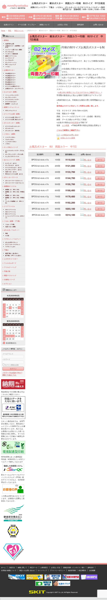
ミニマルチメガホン (11, 141)
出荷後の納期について (8, 570)
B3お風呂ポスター (10, 82)
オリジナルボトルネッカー (12, 126)
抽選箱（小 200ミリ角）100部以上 (15, 198)
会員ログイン (9, 24)
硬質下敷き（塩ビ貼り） (12, 253)
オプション (8, 284)
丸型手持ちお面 (9, 43)
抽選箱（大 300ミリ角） (12, 189)
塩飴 (6, 233)
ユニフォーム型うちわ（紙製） (14, 49)
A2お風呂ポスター (10, 77)
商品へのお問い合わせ (27, 570)
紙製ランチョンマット (11, 107)
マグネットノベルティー (12, 239)
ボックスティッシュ (11, 62)
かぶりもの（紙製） (11, 92)
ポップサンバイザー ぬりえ (13, 169)
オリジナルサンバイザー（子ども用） (14, 151)
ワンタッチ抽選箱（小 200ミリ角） (14, 202)
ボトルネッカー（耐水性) (12, 130)
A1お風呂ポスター (10, 80)
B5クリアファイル (10, 214)
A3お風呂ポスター (10, 75)
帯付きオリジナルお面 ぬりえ (14, 174)
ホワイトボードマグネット (12, 244)
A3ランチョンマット (11, 110)
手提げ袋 (7, 271)
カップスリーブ (9, 58)
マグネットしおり (10, 246)
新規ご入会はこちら (9, 375)
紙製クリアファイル (11, 56)
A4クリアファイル (10, 209)
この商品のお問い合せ (69, 134)
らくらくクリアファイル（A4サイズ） (15, 216)
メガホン (7, 143)
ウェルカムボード (10, 263)
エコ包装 (65, 125)
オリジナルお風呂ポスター (12, 86)
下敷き (6, 250)
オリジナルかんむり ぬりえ (13, 167)
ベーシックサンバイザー (12, 95)
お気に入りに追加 (67, 137)
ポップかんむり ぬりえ (12, 165)
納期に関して (22, 567)
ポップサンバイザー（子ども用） (14, 154)
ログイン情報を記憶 (11, 365)
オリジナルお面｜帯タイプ (12, 117)
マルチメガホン (9, 139)
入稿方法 (12, 567)
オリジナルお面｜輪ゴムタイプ (14, 119)
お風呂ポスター (9, 70)
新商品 (6, 40)
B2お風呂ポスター (10, 84)
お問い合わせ (98, 24)
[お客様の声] (13, 492)
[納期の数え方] (13, 388)
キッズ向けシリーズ (11, 147)
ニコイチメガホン (10, 137)
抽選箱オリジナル (10, 186)
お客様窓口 (44, 567)
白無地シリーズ (9, 279)
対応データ (33, 567)
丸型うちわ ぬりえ (11, 171)
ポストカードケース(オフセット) (14, 183)
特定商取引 (82, 570)
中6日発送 (74, 122)
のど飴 (7, 235)
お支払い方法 (63, 24)
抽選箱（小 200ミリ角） (12, 195)
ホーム (3, 567)
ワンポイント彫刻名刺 (11, 54)
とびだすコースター (11, 259)
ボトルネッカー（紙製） (12, 123)
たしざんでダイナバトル (12, 156)
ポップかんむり (9, 51)
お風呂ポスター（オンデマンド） (14, 88)
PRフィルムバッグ (10, 64)
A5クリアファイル (10, 212)
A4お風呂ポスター (10, 73)
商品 (9, 30)
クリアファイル (9, 206)
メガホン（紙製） (10, 134)
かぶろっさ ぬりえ (11, 163)
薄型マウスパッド (10, 275)
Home (3, 30)
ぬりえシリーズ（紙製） (12, 160)
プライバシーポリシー (57, 570)
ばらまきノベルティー (11, 230)
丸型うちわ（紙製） (11, 226)
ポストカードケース (11, 177)
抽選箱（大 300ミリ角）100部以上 (15, 192)
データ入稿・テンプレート (26, 24)
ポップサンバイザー (11, 97)
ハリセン (7, 66)
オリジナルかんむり (11, 101)
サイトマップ (42, 570)
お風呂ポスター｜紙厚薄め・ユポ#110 (14, 46)
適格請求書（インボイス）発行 (74, 567)
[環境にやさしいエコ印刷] (13, 453)
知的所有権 (72, 570)
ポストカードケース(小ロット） (14, 180)
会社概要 (92, 570)
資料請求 (80, 24)
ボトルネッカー (9, 128)
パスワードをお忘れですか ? (12, 373)
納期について (45, 24)
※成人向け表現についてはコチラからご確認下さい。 (79, 92)
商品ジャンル (19, 30)
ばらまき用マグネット (11, 242)
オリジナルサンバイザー (12, 99)
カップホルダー (9, 60)
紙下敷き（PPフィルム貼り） (13, 255)
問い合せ (87, 159)
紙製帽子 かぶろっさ (11, 104)
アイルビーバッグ (10, 267)
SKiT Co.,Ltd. (59, 592)
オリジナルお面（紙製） (12, 114)
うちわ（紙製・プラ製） (12, 221)
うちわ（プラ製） (10, 224)
